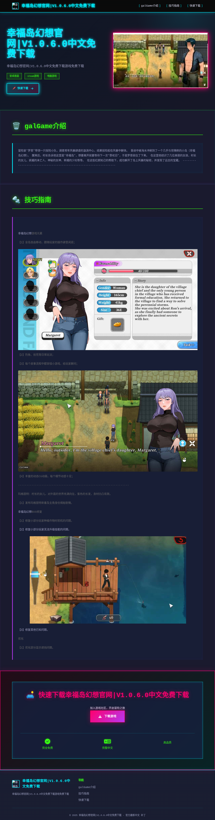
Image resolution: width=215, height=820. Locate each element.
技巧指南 (174, 5)
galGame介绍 (149, 5)
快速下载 (195, 5)
